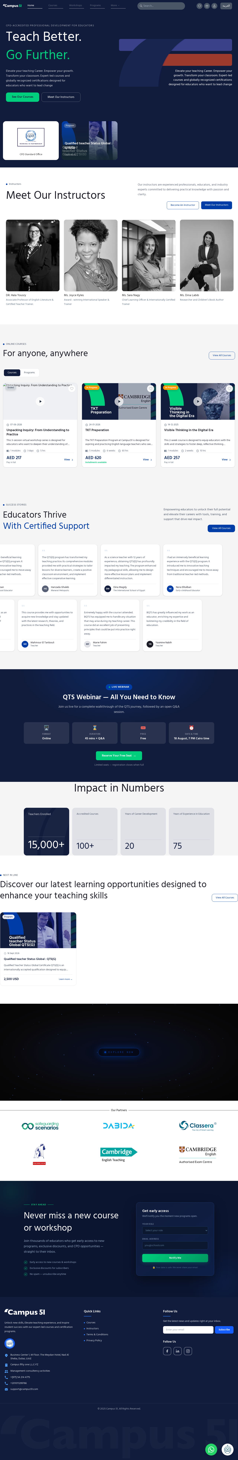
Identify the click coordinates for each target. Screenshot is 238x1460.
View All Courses (222, 355)
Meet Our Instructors (61, 97)
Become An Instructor (183, 205)
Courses (52, 6)
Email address (150, 1239)
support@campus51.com (24, 1389)
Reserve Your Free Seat (119, 755)
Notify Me (175, 1258)
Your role (148, 1224)
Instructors (92, 1329)
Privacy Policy (94, 1341)
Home (31, 6)
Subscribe (224, 1330)
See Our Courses (22, 97)
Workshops (75, 6)
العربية (226, 6)
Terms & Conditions (97, 1335)
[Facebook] (167, 1351)
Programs (95, 6)
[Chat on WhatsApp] (211, 1450)
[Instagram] (188, 1351)
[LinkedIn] (177, 1351)
